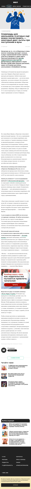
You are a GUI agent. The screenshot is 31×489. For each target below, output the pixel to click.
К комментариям (15, 357)
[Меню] (28, 2)
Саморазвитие (6, 31)
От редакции (11, 348)
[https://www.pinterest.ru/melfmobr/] (19, 451)
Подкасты (5, 462)
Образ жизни (17, 6)
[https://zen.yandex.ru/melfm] (7, 451)
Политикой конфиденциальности (14, 480)
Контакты (19, 456)
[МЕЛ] (15, 2)
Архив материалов (22, 465)
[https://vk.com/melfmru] (11, 451)
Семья (3, 6)
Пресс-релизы (20, 459)
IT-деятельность (7, 465)
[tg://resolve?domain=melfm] (3, 451)
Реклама (4, 459)
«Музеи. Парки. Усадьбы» (8, 293)
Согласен (15, 485)
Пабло (18, 462)
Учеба (9, 6)
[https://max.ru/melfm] (27, 451)
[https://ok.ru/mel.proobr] (23, 451)
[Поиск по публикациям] (2, 2)
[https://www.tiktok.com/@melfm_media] (15, 451)
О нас (4, 456)
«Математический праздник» (16, 180)
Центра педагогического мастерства (12, 59)
